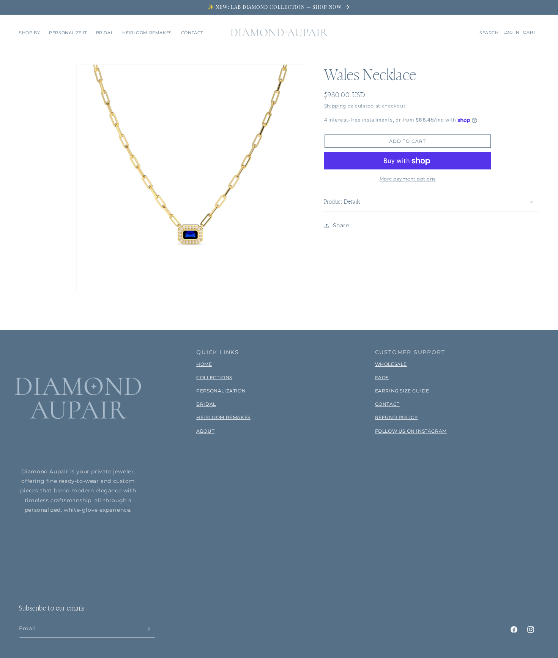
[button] (29, 32)
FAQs (382, 377)
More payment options (408, 179)
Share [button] (341, 225)
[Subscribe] (147, 629)
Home (204, 364)
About (205, 431)
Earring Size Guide (402, 391)
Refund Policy (396, 417)
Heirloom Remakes (223, 417)
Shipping (335, 106)
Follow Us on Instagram (411, 431)
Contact (387, 404)
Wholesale (391, 364)
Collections (214, 377)
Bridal (206, 404)
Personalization (221, 391)
